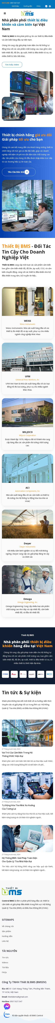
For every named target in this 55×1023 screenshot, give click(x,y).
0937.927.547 (15, 3)
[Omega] (27, 579)
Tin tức (5, 957)
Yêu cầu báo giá (16, 172)
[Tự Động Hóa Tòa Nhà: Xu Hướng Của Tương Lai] (27, 785)
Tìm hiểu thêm (12, 64)
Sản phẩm (6, 931)
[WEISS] (27, 301)
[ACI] (27, 468)
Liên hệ (5, 941)
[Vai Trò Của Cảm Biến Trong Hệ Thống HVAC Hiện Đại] (27, 733)
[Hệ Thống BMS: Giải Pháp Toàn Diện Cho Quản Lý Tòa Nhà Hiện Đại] (27, 838)
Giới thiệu (15, 6)
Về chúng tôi (8, 926)
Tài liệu (5, 967)
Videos (5, 962)
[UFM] (27, 357)
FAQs (39, 6)
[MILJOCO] (27, 412)
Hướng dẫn (28, 6)
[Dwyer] (27, 524)
